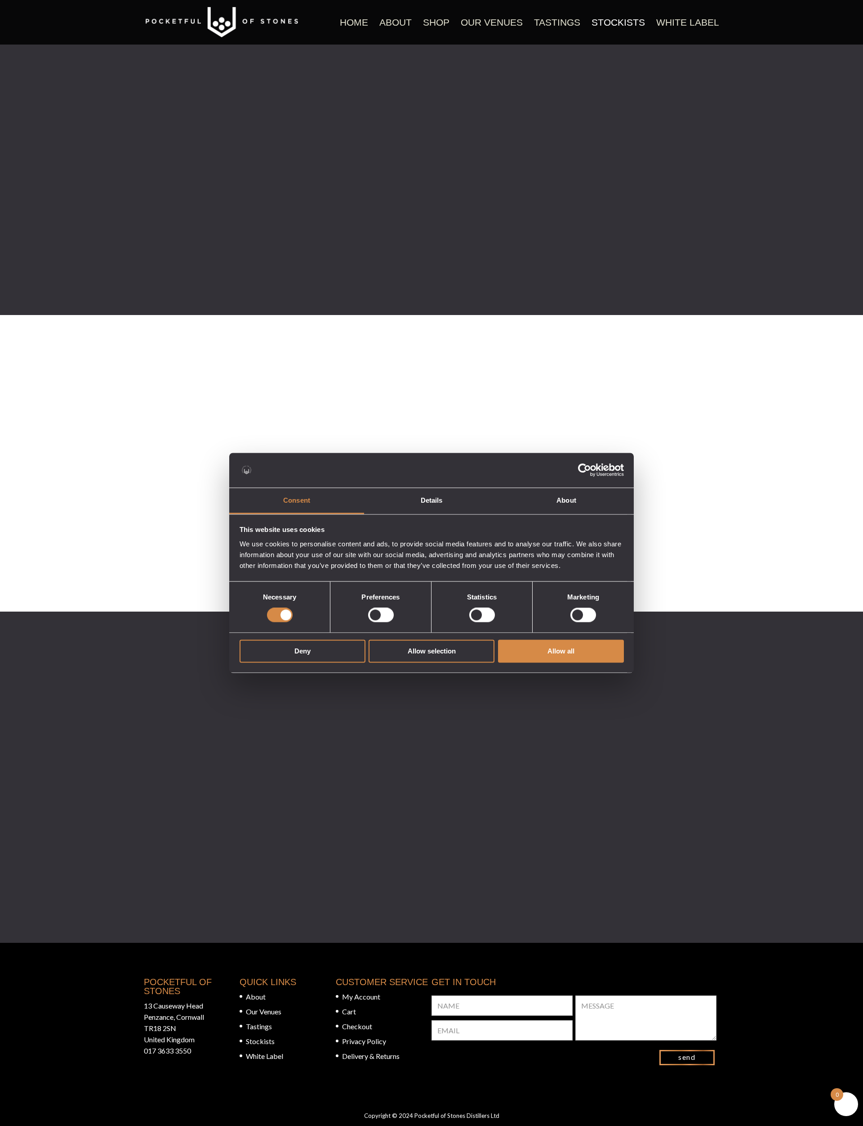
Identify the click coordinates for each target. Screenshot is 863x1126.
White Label (687, 22)
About (395, 22)
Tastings (557, 22)
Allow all (560, 651)
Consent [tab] (296, 500)
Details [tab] (432, 500)
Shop (436, 22)
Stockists (618, 22)
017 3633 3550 (167, 1050)
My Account (361, 996)
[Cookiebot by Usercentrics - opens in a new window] (584, 470)
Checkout (357, 1026)
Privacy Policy (364, 1041)
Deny (302, 651)
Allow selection (432, 651)
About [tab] (566, 500)
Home (354, 22)
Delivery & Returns (371, 1056)
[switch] (381, 615)
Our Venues (492, 22)
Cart (349, 1011)
